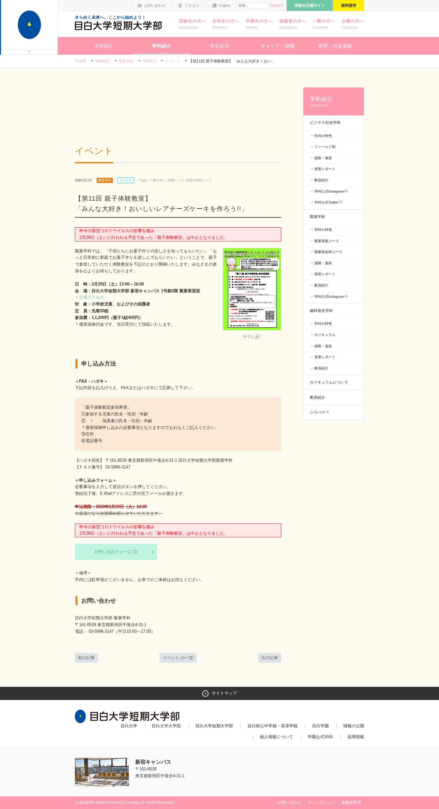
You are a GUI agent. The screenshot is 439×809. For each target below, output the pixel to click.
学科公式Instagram (329, 191)
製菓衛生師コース (328, 252)
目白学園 (320, 725)
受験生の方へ (192, 24)
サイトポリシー (321, 802)
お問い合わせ (155, 5)
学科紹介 (161, 46)
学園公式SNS (320, 736)
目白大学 (129, 725)
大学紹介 (103, 46)
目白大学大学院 (166, 725)
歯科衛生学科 (321, 310)
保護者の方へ (292, 24)
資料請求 (348, 5)
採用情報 (355, 736)
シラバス (317, 412)
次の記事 (269, 657)
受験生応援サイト (309, 5)
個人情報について (276, 736)
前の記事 (86, 657)
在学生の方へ (225, 24)
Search (276, 5)
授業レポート (325, 169)
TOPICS (149, 61)
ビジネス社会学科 (325, 122)
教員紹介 (321, 180)
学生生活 (219, 46)
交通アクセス (91, 297)
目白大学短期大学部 (214, 725)
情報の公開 (353, 725)
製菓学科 (126, 61)
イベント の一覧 (178, 657)
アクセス (192, 5)
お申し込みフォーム (113, 551)
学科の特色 (323, 136)
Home (80, 61)
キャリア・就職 (277, 46)
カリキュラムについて (329, 382)
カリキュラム (325, 335)
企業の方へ (353, 24)
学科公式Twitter (326, 202)
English (224, 5)
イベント (172, 61)
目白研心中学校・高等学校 (272, 725)
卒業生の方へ (259, 24)
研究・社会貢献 (335, 46)
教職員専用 (351, 802)
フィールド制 (325, 147)
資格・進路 (323, 158)
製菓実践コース (326, 241)
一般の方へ (324, 24)
